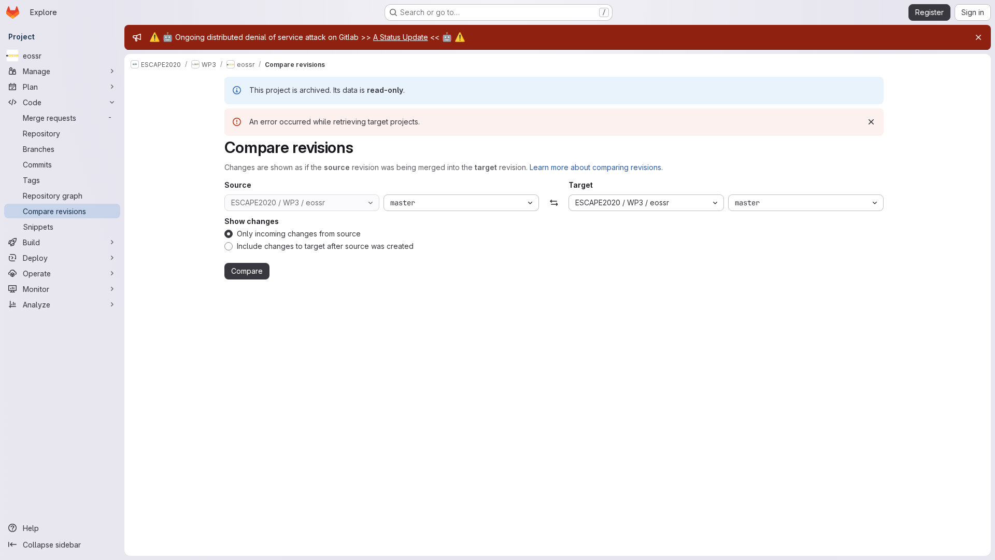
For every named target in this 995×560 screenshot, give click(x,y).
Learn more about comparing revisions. (596, 167)
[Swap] (553, 202)
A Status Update (400, 37)
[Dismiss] (871, 122)
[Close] (978, 37)
